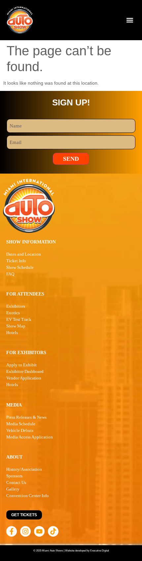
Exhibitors (15, 306)
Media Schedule (20, 423)
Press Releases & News (26, 417)
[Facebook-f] (11, 531)
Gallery (12, 489)
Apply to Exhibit (21, 364)
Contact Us (16, 482)
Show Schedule (20, 267)
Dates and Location (23, 254)
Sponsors (14, 475)
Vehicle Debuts (19, 430)
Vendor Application (23, 378)
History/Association (24, 469)
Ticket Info (16, 260)
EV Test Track (18, 319)
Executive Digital (99, 550)
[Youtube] (39, 531)
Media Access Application (29, 437)
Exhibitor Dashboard (25, 371)
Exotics (13, 312)
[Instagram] (25, 531)
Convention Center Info (27, 495)
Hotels (12, 332)
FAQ (10, 273)
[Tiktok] (53, 531)
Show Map (15, 325)
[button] (129, 20)
